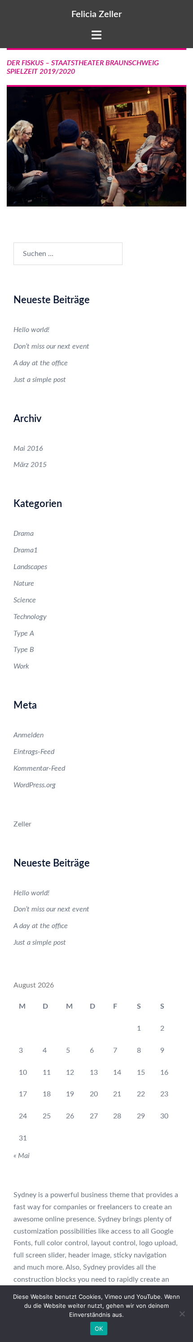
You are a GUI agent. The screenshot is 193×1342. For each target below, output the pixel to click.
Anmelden (28, 735)
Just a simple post (39, 379)
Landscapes (30, 566)
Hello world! (31, 329)
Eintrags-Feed (33, 751)
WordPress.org (34, 785)
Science (24, 600)
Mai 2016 (28, 448)
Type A (23, 633)
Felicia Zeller (96, 14)
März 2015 (30, 464)
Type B (23, 649)
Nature (23, 583)
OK (99, 1328)
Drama (23, 533)
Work (21, 666)
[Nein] (181, 1313)
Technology (30, 616)
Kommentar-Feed (39, 768)
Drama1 (25, 550)
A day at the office (40, 363)
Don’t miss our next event (51, 346)
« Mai (21, 1155)
